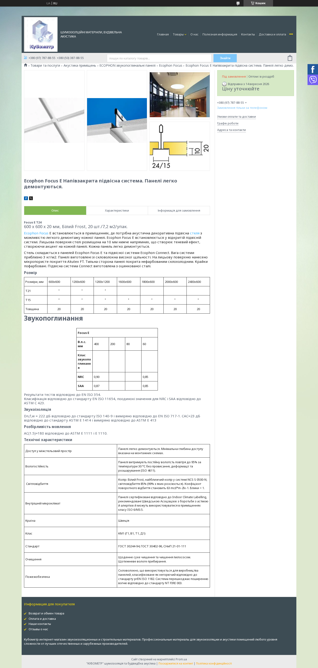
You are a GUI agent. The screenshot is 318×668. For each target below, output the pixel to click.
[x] (31, 199)
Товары (178, 34)
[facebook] (26, 199)
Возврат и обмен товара (46, 613)
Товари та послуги (45, 65)
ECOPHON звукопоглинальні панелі (127, 65)
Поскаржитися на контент (176, 663)
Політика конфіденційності (214, 663)
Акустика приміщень (80, 65)
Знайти (225, 58)
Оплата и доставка (42, 619)
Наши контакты (40, 624)
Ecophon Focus (170, 65)
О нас (194, 34)
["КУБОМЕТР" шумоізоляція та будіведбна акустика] (41, 34)
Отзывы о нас (38, 629)
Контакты (248, 34)
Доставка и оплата (272, 34)
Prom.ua (181, 659)
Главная (163, 34)
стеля (195, 233)
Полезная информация (220, 34)
